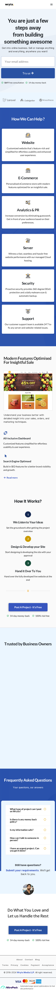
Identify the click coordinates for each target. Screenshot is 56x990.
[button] (28, 810)
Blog (37, 959)
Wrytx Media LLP (25, 972)
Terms (5, 965)
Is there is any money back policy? (23, 820)
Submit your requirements (22, 870)
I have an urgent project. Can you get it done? (24, 849)
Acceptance (48, 965)
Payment (35, 965)
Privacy (14, 965)
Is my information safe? (21, 829)
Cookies (24, 965)
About (19, 959)
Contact (29, 959)
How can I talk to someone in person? (24, 839)
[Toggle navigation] (51, 4)
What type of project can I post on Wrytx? (25, 810)
